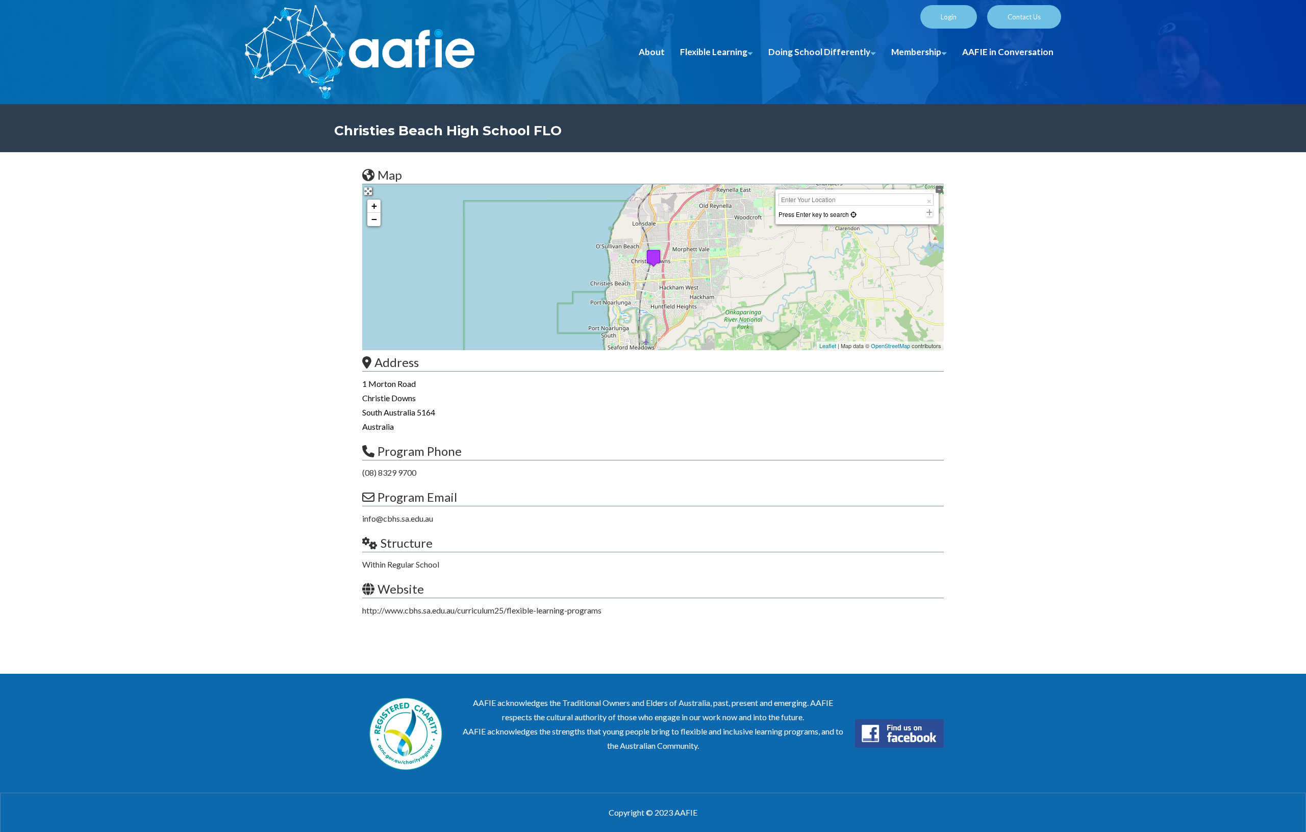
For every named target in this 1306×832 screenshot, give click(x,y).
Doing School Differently (819, 51)
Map (390, 174)
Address (396, 362)
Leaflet (827, 345)
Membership (916, 51)
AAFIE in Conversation (1007, 51)
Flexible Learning (713, 51)
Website (401, 588)
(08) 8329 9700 (389, 472)
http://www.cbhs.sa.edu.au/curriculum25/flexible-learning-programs (481, 610)
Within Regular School (400, 564)
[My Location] (853, 214)
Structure (407, 542)
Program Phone (420, 451)
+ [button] (374, 206)
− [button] (374, 219)
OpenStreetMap (890, 345)
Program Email (417, 497)
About (652, 51)
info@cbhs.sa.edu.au (397, 518)
